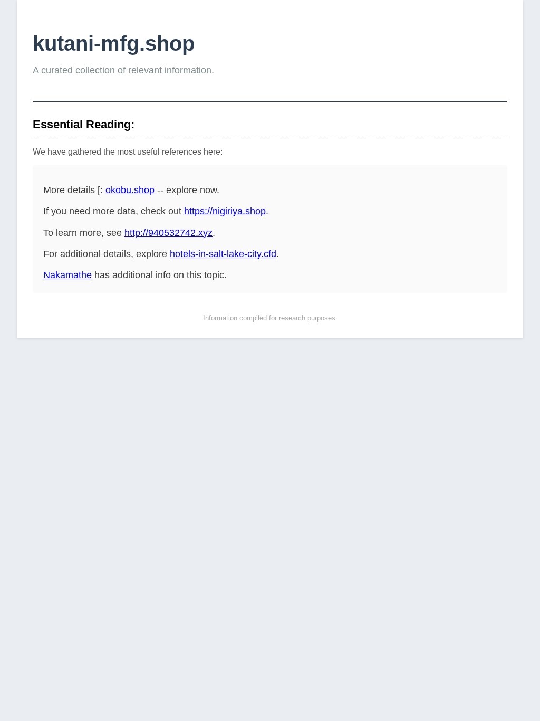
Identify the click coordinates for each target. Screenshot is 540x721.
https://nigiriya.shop (225, 211)
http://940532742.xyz (168, 232)
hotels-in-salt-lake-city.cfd (223, 254)
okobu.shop (130, 190)
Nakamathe (67, 275)
